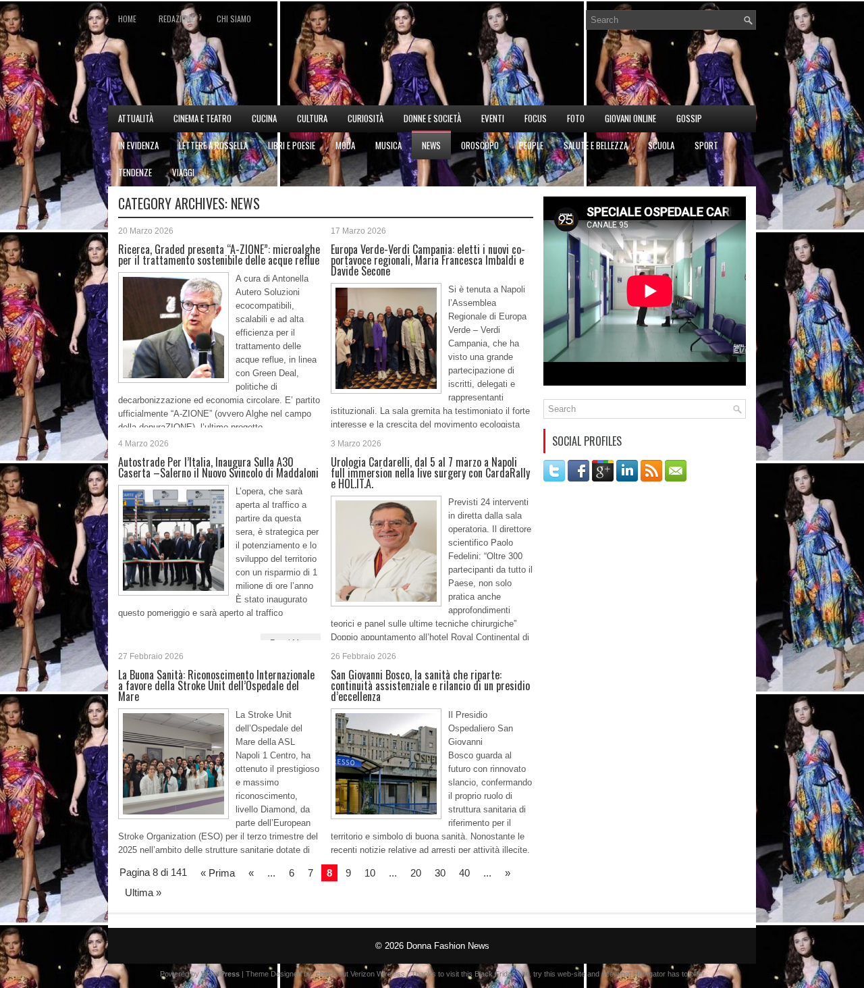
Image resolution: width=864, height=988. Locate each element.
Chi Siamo (234, 18)
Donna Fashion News (447, 946)
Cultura (312, 118)
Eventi (492, 118)
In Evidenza (138, 145)
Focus (535, 118)
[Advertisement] (598, 71)
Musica (388, 145)
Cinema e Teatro (202, 118)
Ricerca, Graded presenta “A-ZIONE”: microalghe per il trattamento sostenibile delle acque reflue (219, 254)
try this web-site (559, 974)
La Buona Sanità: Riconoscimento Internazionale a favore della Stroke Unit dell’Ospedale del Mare (216, 685)
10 (369, 873)
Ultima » (143, 892)
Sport (706, 145)
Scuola (661, 145)
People (531, 145)
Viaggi (183, 172)
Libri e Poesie (291, 145)
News (431, 145)
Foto (576, 118)
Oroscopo (480, 145)
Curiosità (365, 118)
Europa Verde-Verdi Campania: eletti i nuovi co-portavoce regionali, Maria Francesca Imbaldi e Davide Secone (428, 260)
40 (464, 873)
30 (440, 873)
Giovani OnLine (630, 118)
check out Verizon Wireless (360, 974)
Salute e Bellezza (596, 145)
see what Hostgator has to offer (653, 974)
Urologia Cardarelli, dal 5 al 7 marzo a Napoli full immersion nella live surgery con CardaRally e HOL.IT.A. (430, 473)
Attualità (135, 118)
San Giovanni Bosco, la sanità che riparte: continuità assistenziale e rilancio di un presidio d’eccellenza (430, 685)
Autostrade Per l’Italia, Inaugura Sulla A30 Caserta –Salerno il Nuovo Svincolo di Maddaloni (218, 467)
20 (415, 873)
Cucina (264, 118)
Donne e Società (432, 118)
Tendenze (135, 172)
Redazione (176, 18)
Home (127, 18)
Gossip (689, 118)
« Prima (217, 873)
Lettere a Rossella (213, 145)
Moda (345, 145)
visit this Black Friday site (487, 974)
